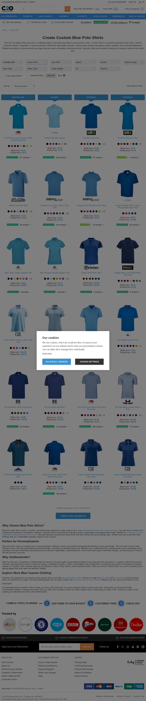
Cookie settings (89, 362)
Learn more (47, 353)
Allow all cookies (57, 362)
